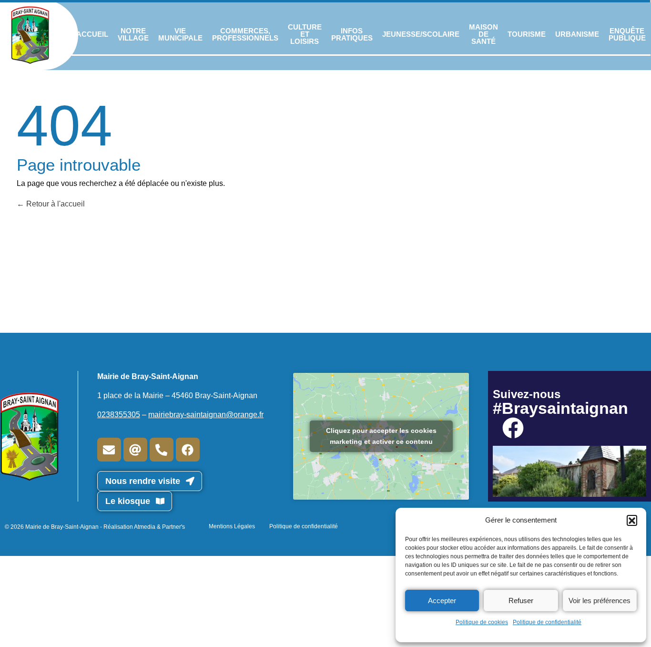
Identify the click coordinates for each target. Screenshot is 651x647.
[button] (632, 520)
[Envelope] (109, 450)
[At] (135, 450)
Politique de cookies (482, 622)
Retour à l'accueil (54, 204)
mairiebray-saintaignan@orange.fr (206, 415)
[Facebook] (188, 450)
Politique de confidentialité (547, 622)
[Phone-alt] (161, 450)
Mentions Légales (232, 526)
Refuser (521, 600)
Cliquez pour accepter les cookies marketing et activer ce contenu (381, 436)
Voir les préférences (600, 600)
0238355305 (118, 415)
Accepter (442, 600)
